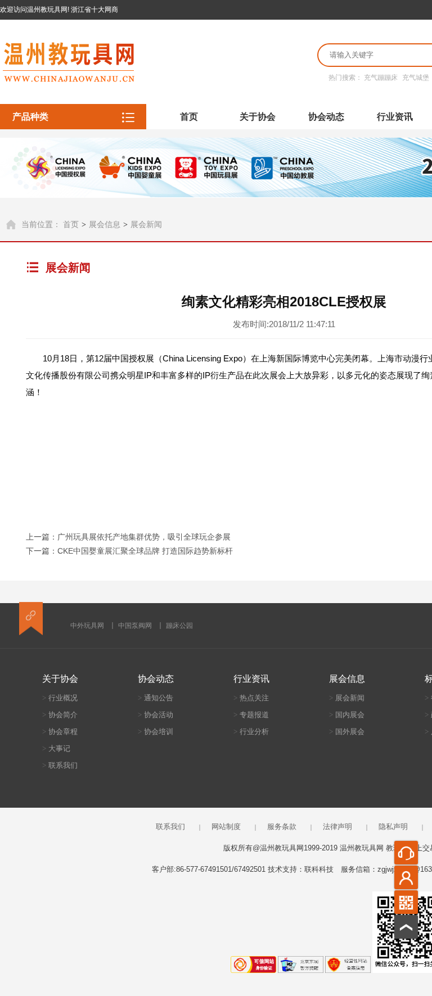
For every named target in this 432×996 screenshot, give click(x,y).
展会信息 (104, 224)
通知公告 (155, 698)
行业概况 (60, 698)
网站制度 (226, 826)
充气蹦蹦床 (381, 78)
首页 (189, 116)
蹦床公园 (179, 626)
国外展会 (346, 731)
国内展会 (346, 714)
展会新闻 (146, 224)
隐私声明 (393, 826)
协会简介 (60, 714)
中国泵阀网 (135, 626)
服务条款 (281, 826)
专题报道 (251, 714)
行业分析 (251, 731)
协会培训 (155, 731)
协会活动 (155, 714)
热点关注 (251, 698)
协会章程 (60, 731)
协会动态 (326, 116)
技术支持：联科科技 (301, 869)
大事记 (56, 748)
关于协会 (258, 116)
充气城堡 (415, 78)
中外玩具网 (87, 626)
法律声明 (337, 826)
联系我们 (60, 765)
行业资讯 (395, 116)
